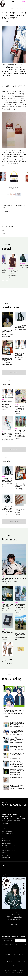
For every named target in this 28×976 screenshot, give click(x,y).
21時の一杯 (4, 852)
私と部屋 (3, 838)
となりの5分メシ (5, 847)
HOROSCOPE (12, 821)
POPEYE (14, 954)
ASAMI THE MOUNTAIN (6, 840)
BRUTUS (10, 954)
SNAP (9, 814)
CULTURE (18, 816)
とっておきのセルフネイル (7, 833)
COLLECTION (16, 814)
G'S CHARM (5, 816)
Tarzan (22, 958)
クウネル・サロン (17, 961)
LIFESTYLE (12, 819)
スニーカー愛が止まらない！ (7, 831)
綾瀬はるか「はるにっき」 (7, 843)
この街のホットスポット (7, 855)
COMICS (24, 819)
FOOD (18, 819)
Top (2, 8)
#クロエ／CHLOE (5, 233)
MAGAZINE (5, 823)
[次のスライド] (5, 280)
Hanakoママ (9, 961)
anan (6, 954)
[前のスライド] (3, 280)
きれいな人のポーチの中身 (7, 836)
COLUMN (4, 821)
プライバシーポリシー (17, 944)
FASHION (4, 814)
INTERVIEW (5, 819)
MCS (14, 965)
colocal (4, 961)
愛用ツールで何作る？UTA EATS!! (8, 850)
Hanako (12, 958)
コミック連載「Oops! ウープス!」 (8, 845)
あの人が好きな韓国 (6, 857)
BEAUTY (12, 816)
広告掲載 (14, 970)
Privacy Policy (20, 970)
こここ (23, 961)
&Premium (18, 958)
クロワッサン (20, 954)
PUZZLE (19, 821)
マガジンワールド (8, 970)
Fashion (6, 8)
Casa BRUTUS (7, 958)
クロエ (5, 65)
